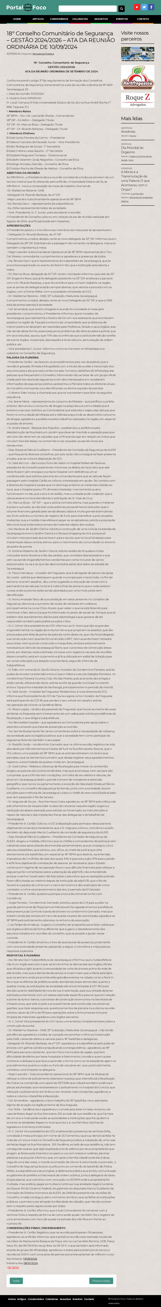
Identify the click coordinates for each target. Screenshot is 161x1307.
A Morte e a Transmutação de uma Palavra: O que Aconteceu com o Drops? (135, 180)
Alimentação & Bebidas (141, 197)
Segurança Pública (43, 53)
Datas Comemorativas (141, 156)
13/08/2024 (30, 1258)
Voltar (16, 1280)
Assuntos (101, 18)
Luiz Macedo (137, 193)
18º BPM (13, 1267)
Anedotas (128, 131)
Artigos (38, 18)
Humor (133, 135)
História (124, 201)
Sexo (131, 160)
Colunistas (80, 18)
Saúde (124, 160)
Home (17, 18)
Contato (143, 18)
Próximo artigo (101, 1280)
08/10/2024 (31, 1263)
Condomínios (59, 18)
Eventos (122, 18)
